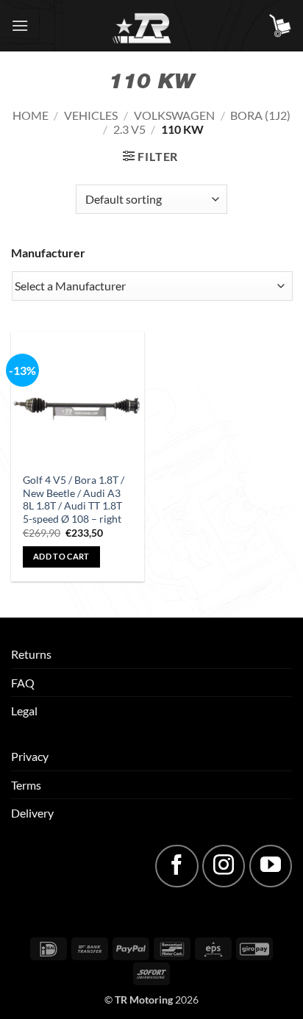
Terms (26, 785)
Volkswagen (174, 115)
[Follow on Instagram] (223, 866)
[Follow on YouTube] (270, 866)
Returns (31, 654)
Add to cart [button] (61, 556)
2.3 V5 (129, 129)
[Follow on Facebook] (176, 866)
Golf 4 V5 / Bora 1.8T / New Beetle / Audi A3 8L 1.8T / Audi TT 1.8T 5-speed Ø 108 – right (73, 499)
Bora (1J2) (260, 115)
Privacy (30, 756)
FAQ (23, 683)
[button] (20, 25)
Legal (24, 711)
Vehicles (91, 115)
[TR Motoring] (152, 25)
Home (31, 115)
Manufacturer (48, 253)
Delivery (32, 813)
